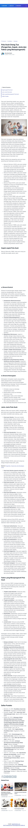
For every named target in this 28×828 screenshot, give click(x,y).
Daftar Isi (23, 825)
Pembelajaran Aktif (19, 808)
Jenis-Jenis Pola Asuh (7, 92)
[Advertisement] (14, 24)
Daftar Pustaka (5, 96)
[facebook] (4, 777)
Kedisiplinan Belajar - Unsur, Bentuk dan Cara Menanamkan (6, 794)
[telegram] (12, 777)
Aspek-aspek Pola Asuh (7, 90)
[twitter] (7, 777)
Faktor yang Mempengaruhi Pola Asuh (10, 94)
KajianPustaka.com (16, 824)
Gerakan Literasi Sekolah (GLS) (20, 793)
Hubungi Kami (9, 825)
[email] (15, 777)
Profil (4, 825)
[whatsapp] (10, 777)
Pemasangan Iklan (16, 825)
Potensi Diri (4, 808)
